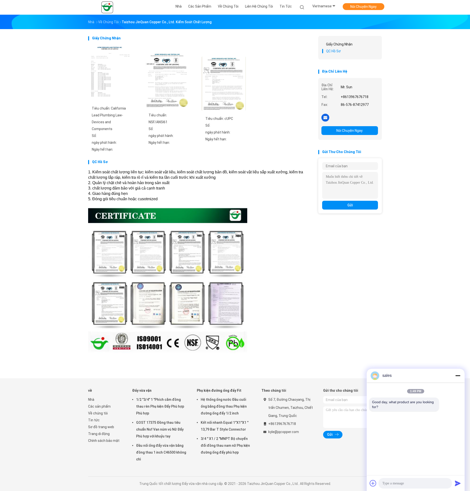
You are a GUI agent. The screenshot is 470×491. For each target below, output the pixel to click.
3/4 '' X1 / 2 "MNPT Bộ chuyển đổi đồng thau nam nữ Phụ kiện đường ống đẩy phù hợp (225, 445)
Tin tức (94, 420)
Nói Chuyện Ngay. (363, 7)
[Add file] (373, 483)
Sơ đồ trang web (101, 427)
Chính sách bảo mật (103, 441)
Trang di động (99, 434)
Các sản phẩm (99, 406)
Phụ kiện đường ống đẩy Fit (219, 390)
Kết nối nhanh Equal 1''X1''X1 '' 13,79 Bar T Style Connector (224, 426)
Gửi (350, 205)
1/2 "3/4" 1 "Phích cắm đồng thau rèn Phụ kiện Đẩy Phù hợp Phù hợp (160, 406)
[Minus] (458, 376)
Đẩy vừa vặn (142, 390)
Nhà (91, 400)
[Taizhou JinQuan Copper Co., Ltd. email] (325, 117)
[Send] (458, 483)
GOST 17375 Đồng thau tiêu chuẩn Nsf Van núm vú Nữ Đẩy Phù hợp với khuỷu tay (160, 429)
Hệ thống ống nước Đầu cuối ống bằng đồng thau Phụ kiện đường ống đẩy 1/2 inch (224, 406)
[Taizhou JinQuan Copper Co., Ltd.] (107, 7)
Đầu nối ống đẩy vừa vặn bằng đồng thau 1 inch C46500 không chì (161, 452)
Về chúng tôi (98, 413)
